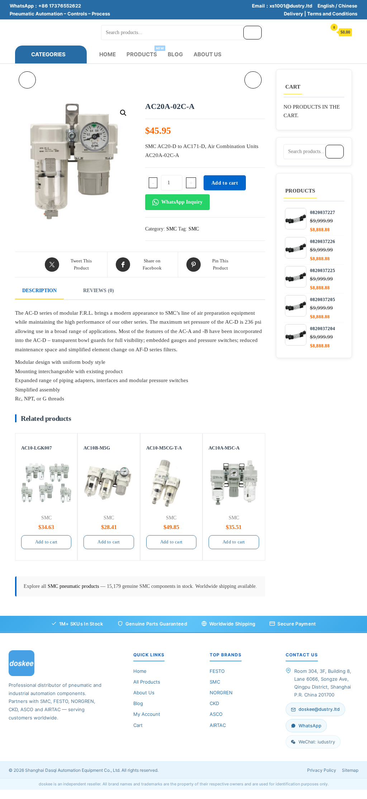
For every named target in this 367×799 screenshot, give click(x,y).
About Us (207, 54)
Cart (138, 725)
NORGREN (221, 692)
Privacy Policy (321, 770)
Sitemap (350, 770)
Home (107, 54)
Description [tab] (39, 290)
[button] (123, 112)
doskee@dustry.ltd (319, 709)
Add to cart (224, 183)
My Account (146, 714)
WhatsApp (310, 725)
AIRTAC (218, 725)
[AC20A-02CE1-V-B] (253, 80)
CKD (214, 703)
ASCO (216, 714)
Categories (48, 54)
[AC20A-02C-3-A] (27, 80)
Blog (175, 54)
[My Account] (317, 32)
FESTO (217, 671)
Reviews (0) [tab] (98, 290)
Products (144, 52)
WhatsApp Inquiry (181, 202)
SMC (171, 229)
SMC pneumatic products (74, 586)
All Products (146, 682)
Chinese (347, 6)
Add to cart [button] (46, 541)
